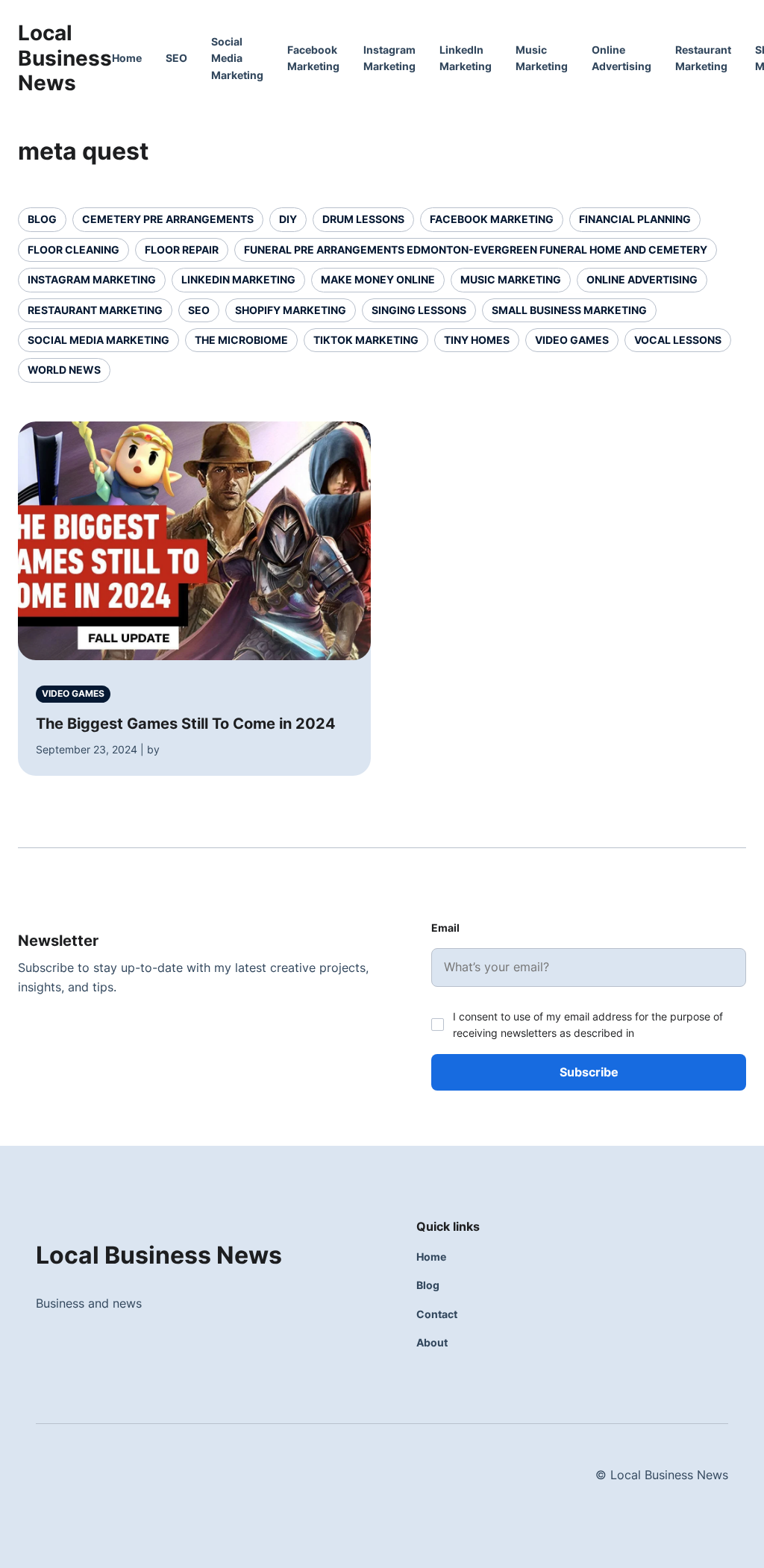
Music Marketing (510, 279)
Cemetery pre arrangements (168, 219)
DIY (288, 219)
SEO (176, 57)
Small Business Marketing (569, 310)
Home (127, 57)
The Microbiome (241, 339)
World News (64, 369)
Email (445, 927)
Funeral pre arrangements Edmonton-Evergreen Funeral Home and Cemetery (475, 249)
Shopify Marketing (290, 310)
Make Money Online (378, 279)
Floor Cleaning (73, 249)
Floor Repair (182, 249)
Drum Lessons (363, 219)
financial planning (635, 219)
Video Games (572, 339)
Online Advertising (642, 279)
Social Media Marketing (237, 58)
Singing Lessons (419, 310)
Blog (42, 219)
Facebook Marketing (492, 219)
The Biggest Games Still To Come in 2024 (186, 724)
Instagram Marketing (92, 279)
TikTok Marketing (366, 339)
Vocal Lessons (677, 339)
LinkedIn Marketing (238, 279)
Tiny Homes (477, 339)
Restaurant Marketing (95, 310)
